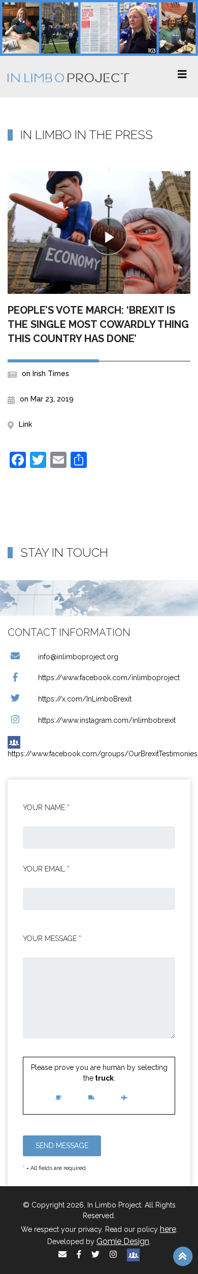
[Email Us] (62, 1254)
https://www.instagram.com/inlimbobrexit (107, 720)
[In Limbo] (68, 76)
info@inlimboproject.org (78, 657)
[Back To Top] (182, 1255)
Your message (52, 938)
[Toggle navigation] (182, 77)
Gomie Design (122, 1241)
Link (25, 424)
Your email (46, 869)
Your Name (46, 807)
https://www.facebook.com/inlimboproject (109, 678)
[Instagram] (113, 1254)
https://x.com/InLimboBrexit (84, 699)
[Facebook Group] (133, 1254)
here (168, 1229)
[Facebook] (79, 1254)
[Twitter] (95, 1254)
